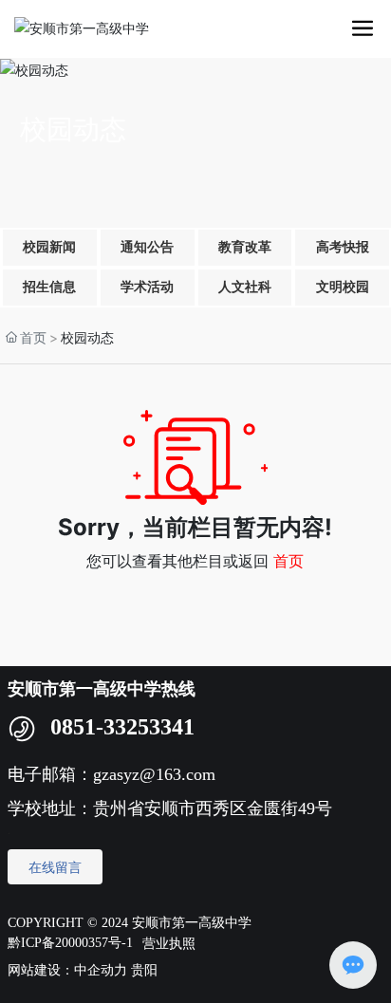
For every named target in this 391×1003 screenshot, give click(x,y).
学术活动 (147, 287)
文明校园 (342, 287)
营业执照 (169, 943)
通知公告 (147, 247)
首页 (288, 560)
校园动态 (73, 129)
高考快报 (342, 247)
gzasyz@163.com (156, 774)
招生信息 (49, 287)
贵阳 (144, 970)
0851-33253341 (122, 727)
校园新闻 (49, 247)
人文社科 (244, 287)
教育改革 (244, 247)
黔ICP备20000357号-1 (70, 943)
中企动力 (100, 970)
